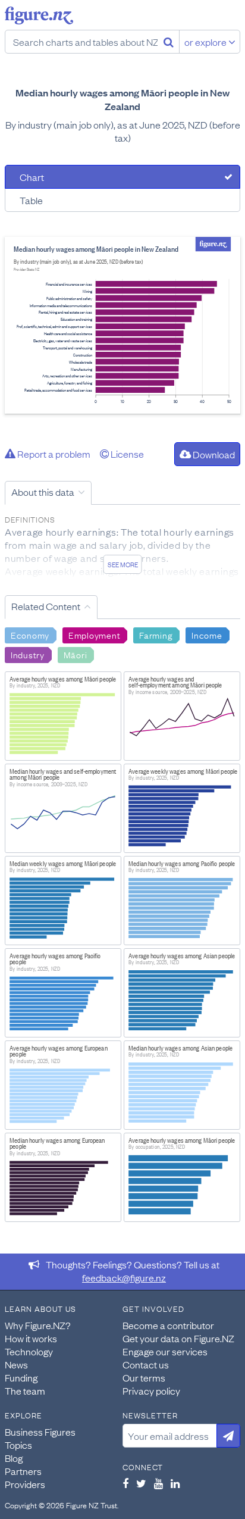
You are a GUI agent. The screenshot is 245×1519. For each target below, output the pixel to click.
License (126, 453)
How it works (31, 1338)
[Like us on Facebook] (125, 1483)
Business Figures (40, 1431)
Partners (23, 1470)
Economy (30, 634)
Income (206, 634)
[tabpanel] (122, 325)
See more (123, 564)
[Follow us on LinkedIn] (175, 1483)
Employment (94, 634)
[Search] (168, 42)
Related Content (45, 605)
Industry (28, 654)
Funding (21, 1377)
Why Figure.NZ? (38, 1325)
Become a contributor (168, 1325)
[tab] (122, 177)
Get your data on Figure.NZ (178, 1338)
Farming (155, 634)
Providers (25, 1483)
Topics (18, 1444)
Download (213, 454)
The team (25, 1390)
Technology (29, 1351)
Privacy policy (151, 1390)
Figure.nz (39, 15)
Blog (14, 1457)
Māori (75, 654)
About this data (42, 491)
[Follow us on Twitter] (141, 1483)
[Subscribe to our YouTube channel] (158, 1483)
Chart (32, 176)
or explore (206, 41)
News (16, 1364)
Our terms (143, 1377)
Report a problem (52, 453)
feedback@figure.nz (124, 1277)
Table (31, 200)
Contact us (145, 1364)
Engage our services (165, 1351)
